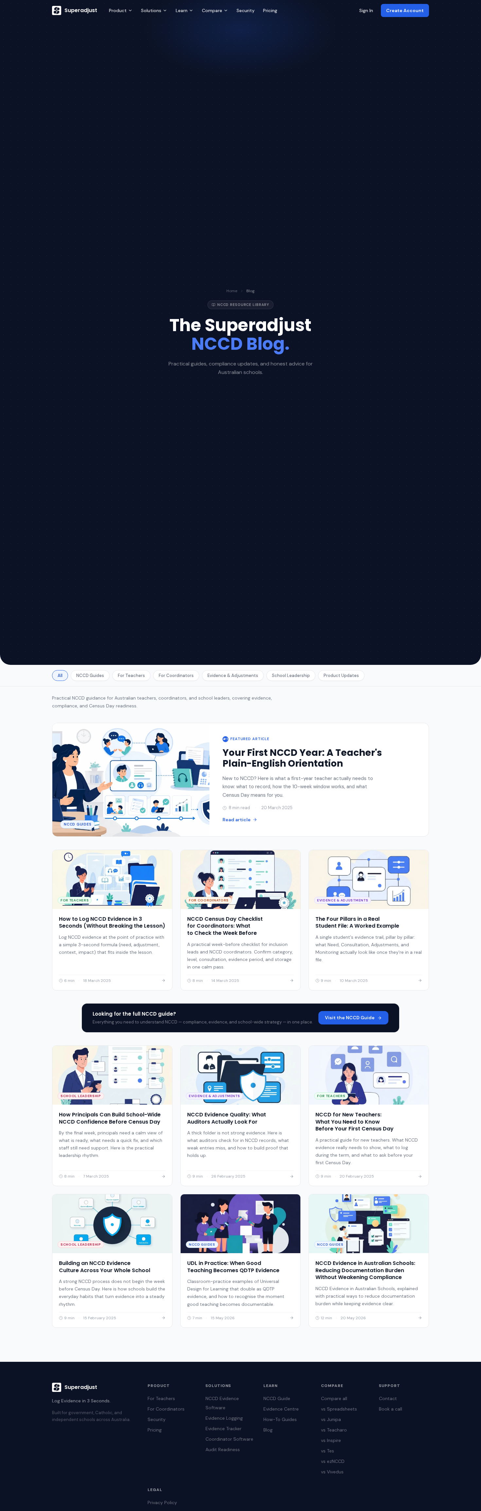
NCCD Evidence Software (222, 1403)
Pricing (270, 10)
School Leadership (291, 675)
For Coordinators (176, 675)
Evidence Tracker (223, 1428)
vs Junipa (331, 1419)
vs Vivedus (332, 1472)
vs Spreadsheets (339, 1409)
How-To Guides (280, 1419)
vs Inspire (331, 1440)
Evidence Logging (224, 1418)
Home (231, 290)
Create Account (405, 10)
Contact (388, 1398)
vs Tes (327, 1451)
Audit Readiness (222, 1449)
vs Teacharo (334, 1430)
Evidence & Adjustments (232, 675)
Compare (212, 10)
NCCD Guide (276, 1398)
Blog (268, 1430)
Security (246, 10)
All (60, 675)
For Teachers (131, 675)
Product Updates (341, 675)
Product (118, 10)
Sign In (366, 10)
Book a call (390, 1409)
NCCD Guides (90, 675)
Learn (181, 10)
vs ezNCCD (333, 1461)
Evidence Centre (281, 1409)
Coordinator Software (229, 1439)
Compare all (334, 1398)
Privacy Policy (162, 1502)
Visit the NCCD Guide (350, 1018)
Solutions (151, 10)
